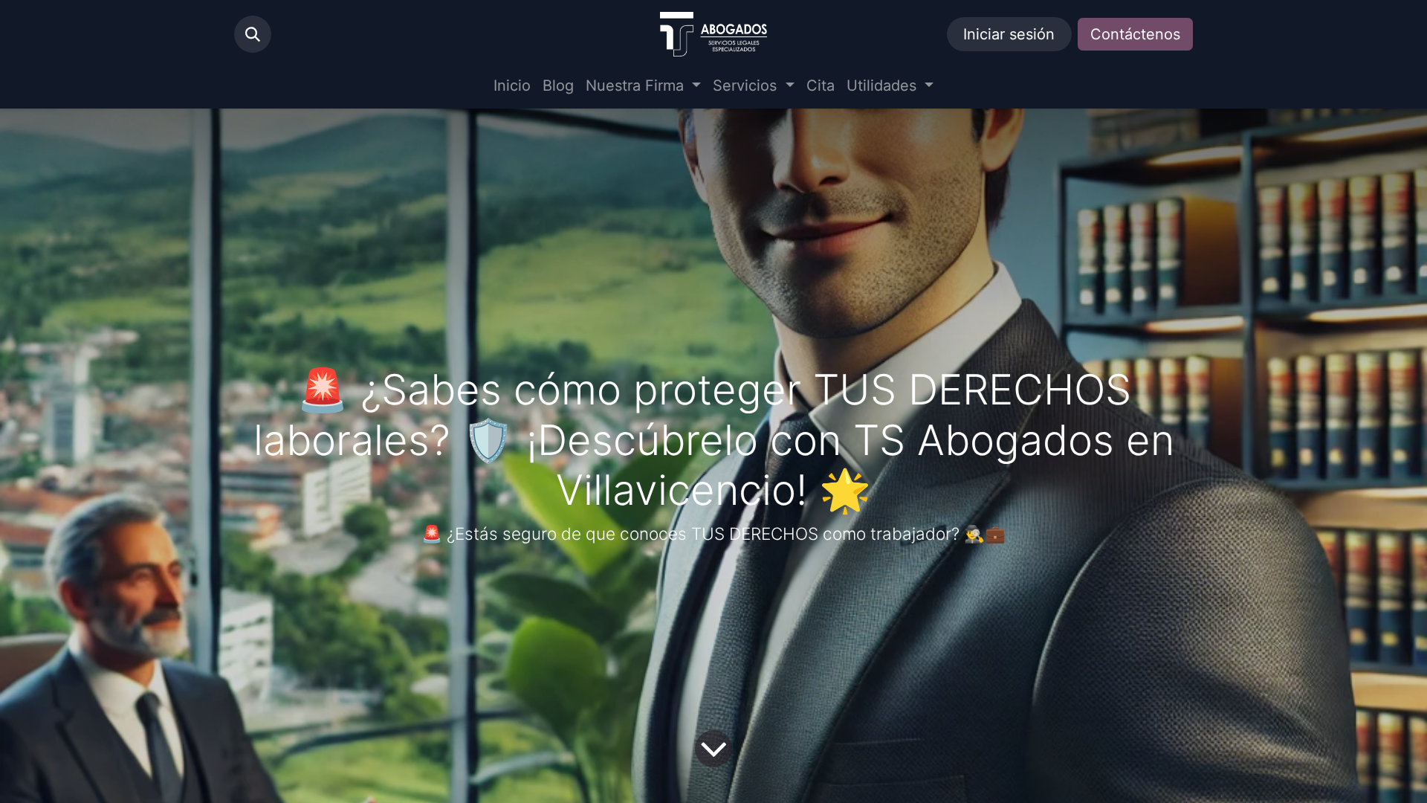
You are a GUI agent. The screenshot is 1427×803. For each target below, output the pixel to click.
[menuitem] (512, 85)
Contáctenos (1135, 34)
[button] (252, 34)
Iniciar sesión (1009, 34)
